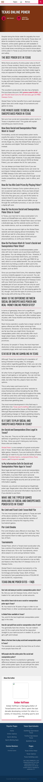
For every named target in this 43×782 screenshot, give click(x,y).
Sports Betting (12, 737)
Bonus (27, 2)
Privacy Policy (33, 779)
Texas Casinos (31, 754)
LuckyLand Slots (27, 457)
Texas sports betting (20, 407)
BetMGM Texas (31, 741)
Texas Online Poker (31, 751)
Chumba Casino (14, 457)
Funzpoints (15, 459)
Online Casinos (12, 734)
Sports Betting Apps (11, 740)
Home (12, 731)
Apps (15, 2)
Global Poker (6, 448)
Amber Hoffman (21, 703)
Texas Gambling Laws (31, 757)
